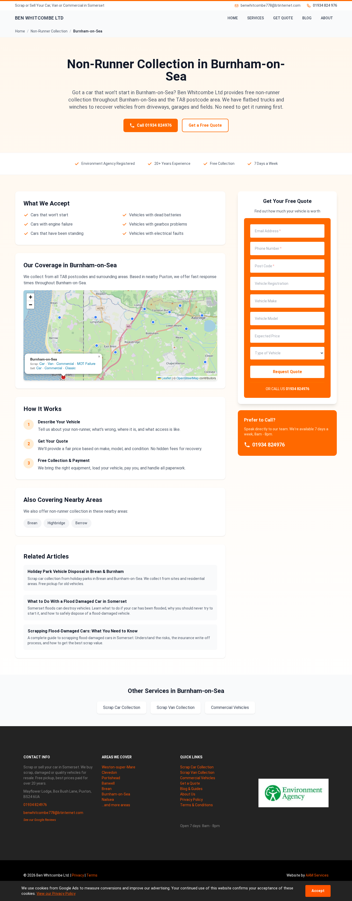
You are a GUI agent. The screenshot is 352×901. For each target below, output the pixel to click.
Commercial (65, 363)
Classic (70, 367)
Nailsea (108, 799)
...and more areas (116, 805)
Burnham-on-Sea (116, 794)
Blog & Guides (191, 789)
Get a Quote (190, 783)
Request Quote (287, 371)
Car (42, 363)
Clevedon (109, 772)
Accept (318, 891)
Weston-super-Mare (118, 767)
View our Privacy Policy (56, 893)
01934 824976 (297, 389)
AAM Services (317, 875)
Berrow (81, 523)
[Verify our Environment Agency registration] (293, 793)
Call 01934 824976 (154, 125)
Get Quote (283, 18)
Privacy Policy (191, 799)
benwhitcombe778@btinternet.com (53, 813)
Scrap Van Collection (176, 707)
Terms (91, 875)
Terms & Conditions (196, 805)
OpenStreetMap (188, 378)
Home (233, 18)
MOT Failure (86, 363)
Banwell (108, 783)
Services (255, 18)
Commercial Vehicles (230, 707)
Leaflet (166, 378)
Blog (307, 18)
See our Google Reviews (39, 820)
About (327, 18)
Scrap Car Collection (121, 707)
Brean (32, 523)
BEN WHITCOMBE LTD (39, 18)
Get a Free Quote (205, 125)
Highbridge (56, 523)
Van (50, 363)
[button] (59, 317)
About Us (187, 794)
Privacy (78, 875)
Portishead (111, 778)
